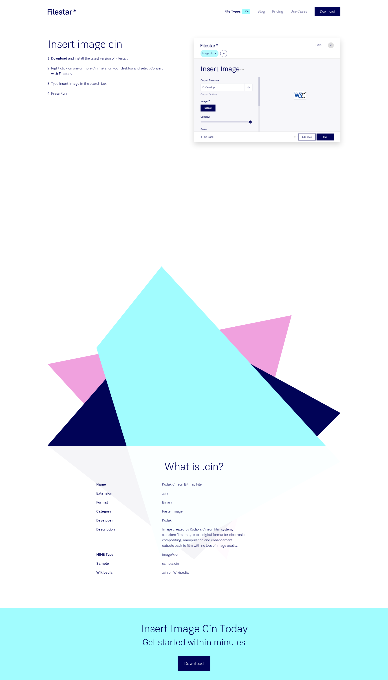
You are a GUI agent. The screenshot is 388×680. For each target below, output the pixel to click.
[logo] (62, 12)
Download (59, 58)
